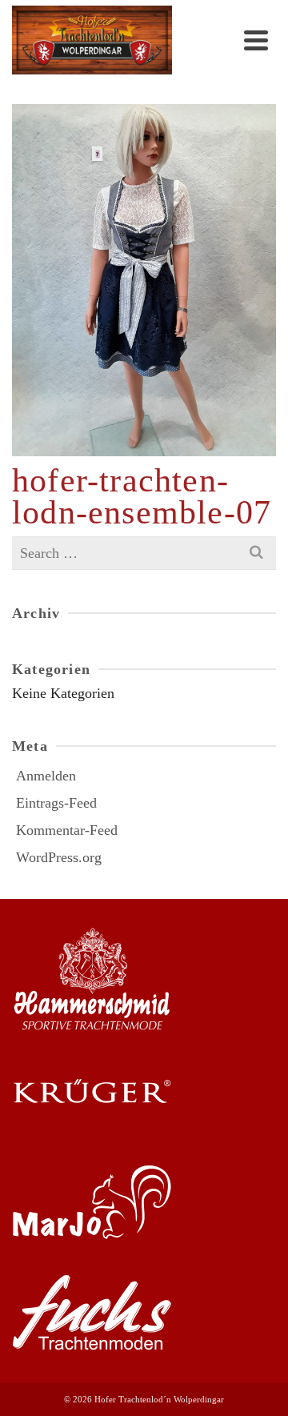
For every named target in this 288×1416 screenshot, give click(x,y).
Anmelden (46, 776)
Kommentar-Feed (67, 830)
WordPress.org (59, 857)
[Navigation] (256, 40)
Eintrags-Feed (56, 803)
